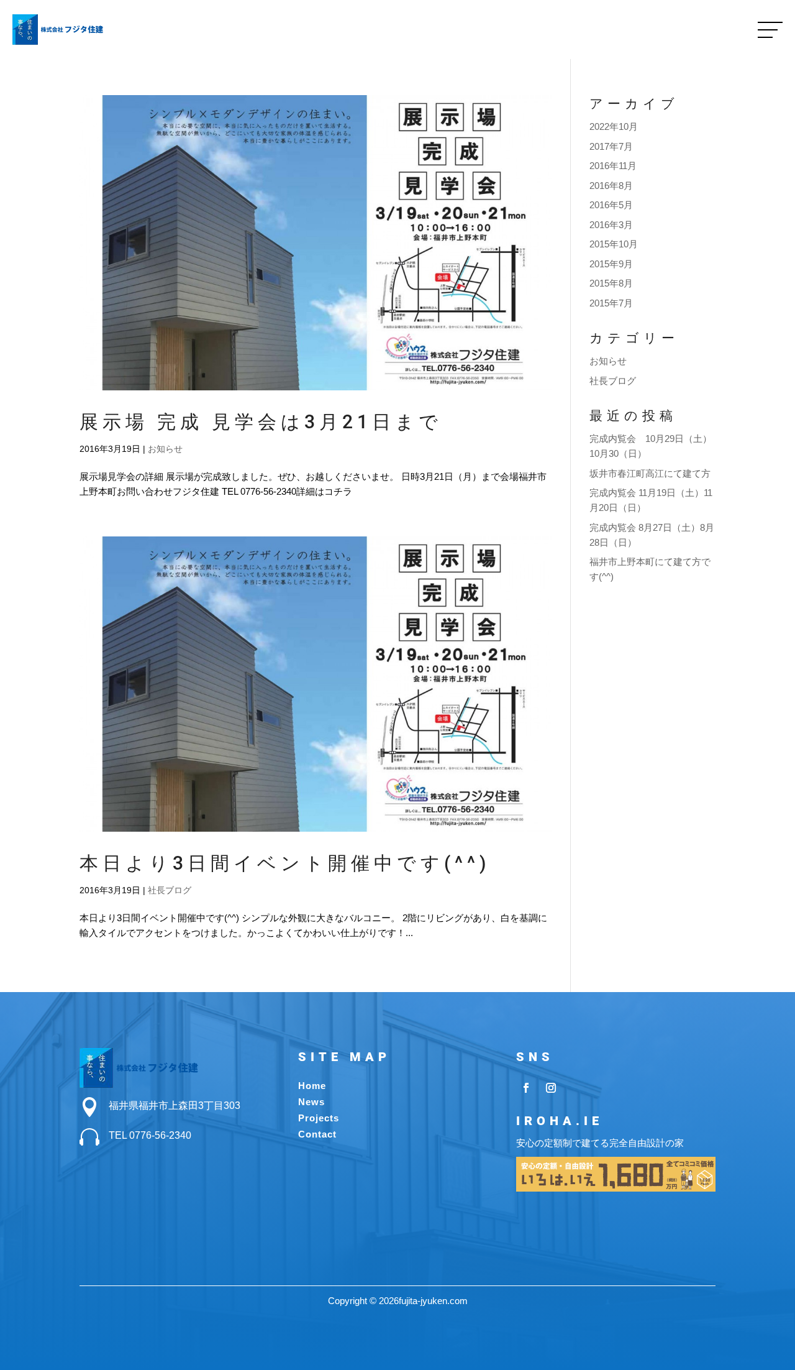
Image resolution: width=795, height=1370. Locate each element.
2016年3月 (611, 224)
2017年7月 (611, 146)
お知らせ (165, 449)
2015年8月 (611, 283)
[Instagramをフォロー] (551, 1088)
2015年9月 (611, 264)
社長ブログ (169, 890)
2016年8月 (611, 185)
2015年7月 (611, 303)
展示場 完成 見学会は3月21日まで (261, 422)
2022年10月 (613, 126)
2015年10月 (613, 244)
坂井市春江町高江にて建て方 (650, 473)
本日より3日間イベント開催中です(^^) (285, 863)
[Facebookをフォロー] (526, 1088)
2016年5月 (611, 205)
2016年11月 (613, 165)
